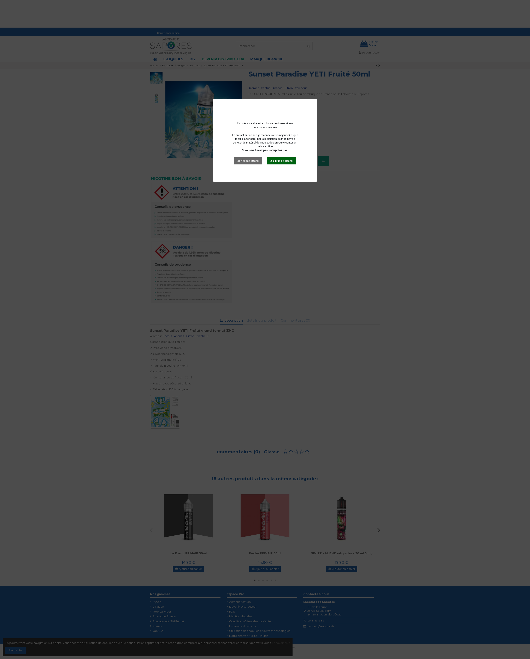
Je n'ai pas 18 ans (248, 160)
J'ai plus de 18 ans (281, 160)
